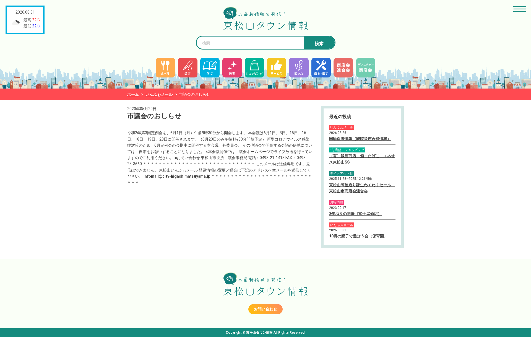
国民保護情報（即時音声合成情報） (360, 138)
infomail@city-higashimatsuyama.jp (177, 176)
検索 (319, 43)
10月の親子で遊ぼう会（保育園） (358, 236)
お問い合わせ (265, 309)
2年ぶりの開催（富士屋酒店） (355, 213)
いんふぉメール (159, 94)
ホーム (133, 94)
